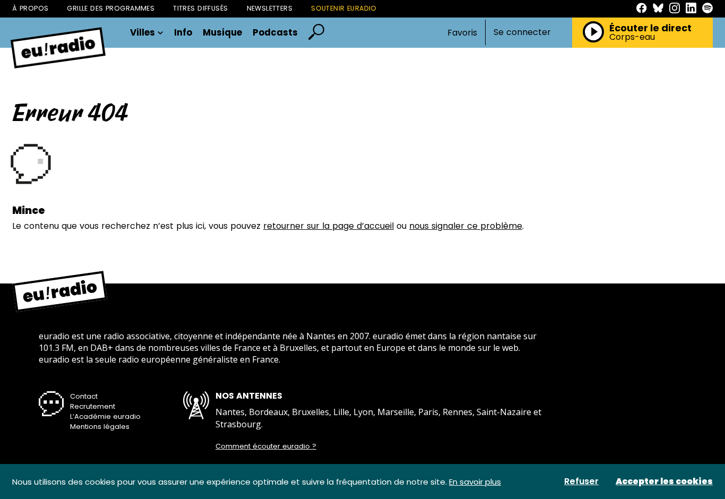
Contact (84, 396)
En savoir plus (475, 482)
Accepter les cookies (664, 481)
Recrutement (92, 406)
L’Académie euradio (105, 416)
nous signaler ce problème (465, 226)
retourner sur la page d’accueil (328, 226)
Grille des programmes (110, 8)
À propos (30, 8)
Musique (222, 32)
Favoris (462, 33)
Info (183, 32)
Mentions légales (100, 426)
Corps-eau (632, 37)
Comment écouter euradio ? (265, 446)
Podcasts (275, 32)
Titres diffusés (200, 8)
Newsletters (270, 8)
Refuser (581, 481)
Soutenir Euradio (344, 8)
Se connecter (522, 32)
